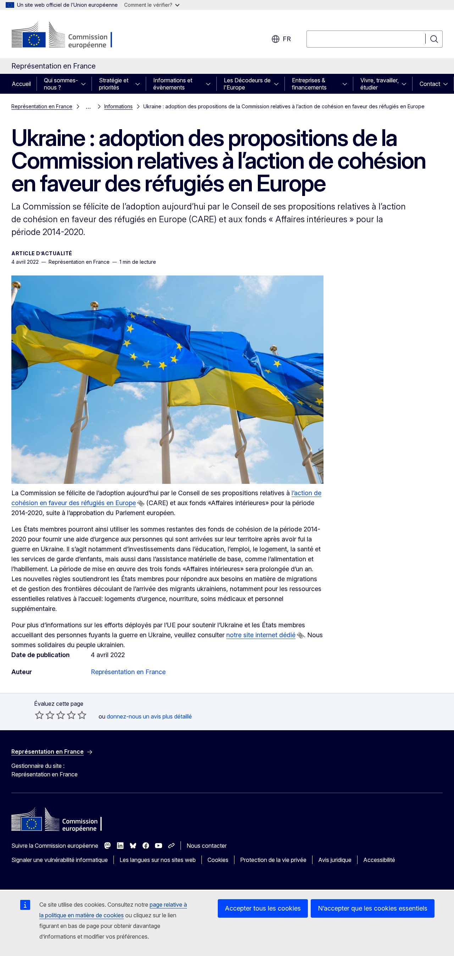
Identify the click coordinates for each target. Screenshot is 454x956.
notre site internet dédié (260, 635)
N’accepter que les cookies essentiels (372, 908)
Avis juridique (334, 859)
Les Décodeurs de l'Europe (247, 84)
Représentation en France (41, 106)
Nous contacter (207, 845)
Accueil (21, 83)
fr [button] (287, 39)
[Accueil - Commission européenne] (68, 35)
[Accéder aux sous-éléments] (85, 84)
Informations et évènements (172, 84)
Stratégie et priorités (113, 84)
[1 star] (39, 715)
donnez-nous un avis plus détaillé (149, 716)
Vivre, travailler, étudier (379, 84)
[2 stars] (44, 715)
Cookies (217, 859)
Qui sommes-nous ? (61, 84)
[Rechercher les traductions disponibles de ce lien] (140, 503)
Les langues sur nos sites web (158, 859)
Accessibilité (379, 859)
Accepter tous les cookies (263, 908)
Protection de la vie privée (273, 859)
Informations (118, 106)
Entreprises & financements (309, 84)
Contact (430, 83)
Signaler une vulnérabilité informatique (59, 859)
